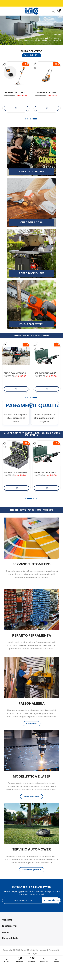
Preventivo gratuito (31, 869)
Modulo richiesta (31, 796)
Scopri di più (30, 55)
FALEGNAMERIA (32, 703)
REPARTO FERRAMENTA (31, 635)
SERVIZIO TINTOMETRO (32, 564)
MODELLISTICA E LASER (31, 776)
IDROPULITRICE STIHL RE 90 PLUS (21, 373)
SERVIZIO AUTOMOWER (31, 849)
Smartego (31, 953)
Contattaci (31, 723)
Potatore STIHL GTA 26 (16, 92)
